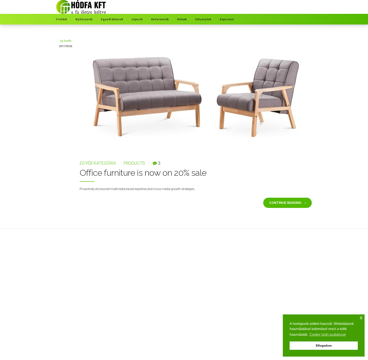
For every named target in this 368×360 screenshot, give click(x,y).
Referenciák (160, 19)
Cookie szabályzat (199, 319)
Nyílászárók (84, 19)
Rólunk (182, 19)
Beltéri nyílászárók (133, 312)
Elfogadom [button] (324, 345)
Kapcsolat (227, 19)
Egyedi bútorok (112, 19)
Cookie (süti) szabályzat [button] (327, 334)
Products (134, 163)
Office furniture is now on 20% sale (143, 173)
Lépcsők (137, 19)
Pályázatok (203, 19)
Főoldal (61, 19)
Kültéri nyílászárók (133, 319)
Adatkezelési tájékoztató (203, 312)
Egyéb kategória (98, 163)
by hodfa (65, 40)
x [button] (361, 317)
